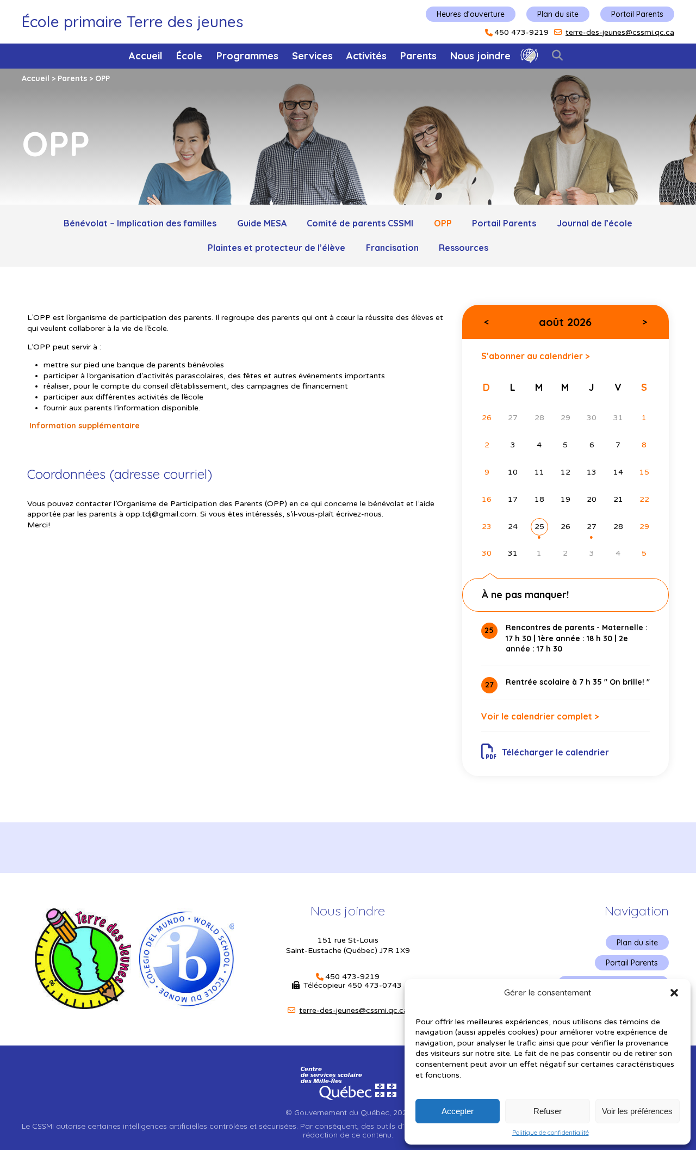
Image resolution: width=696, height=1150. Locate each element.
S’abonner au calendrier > (535, 355)
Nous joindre (480, 56)
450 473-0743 (375, 985)
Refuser (547, 1111)
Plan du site (558, 14)
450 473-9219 (521, 32)
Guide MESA (262, 223)
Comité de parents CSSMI (360, 223)
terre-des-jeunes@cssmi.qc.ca (620, 32)
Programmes (247, 56)
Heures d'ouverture (471, 14)
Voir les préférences (637, 1111)
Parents (418, 56)
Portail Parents (637, 14)
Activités (366, 56)
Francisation (392, 247)
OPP (443, 223)
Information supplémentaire (83, 426)
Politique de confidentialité (550, 1132)
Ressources (463, 247)
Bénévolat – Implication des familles (140, 223)
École (189, 56)
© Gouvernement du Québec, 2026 (348, 1112)
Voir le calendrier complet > (540, 716)
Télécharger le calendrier (555, 752)
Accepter (458, 1111)
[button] (674, 992)
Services (312, 56)
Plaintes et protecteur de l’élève (276, 247)
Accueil (146, 56)
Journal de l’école (594, 223)
